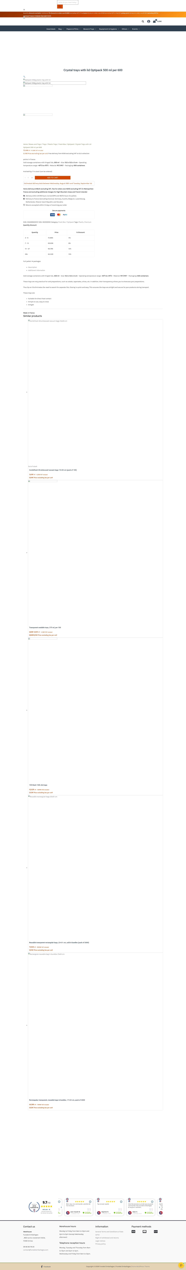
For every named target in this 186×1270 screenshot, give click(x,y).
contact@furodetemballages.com (35, 1250)
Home (25, 144)
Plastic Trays (52, 144)
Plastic (81, 222)
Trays (44, 144)
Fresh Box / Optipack (66, 144)
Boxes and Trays (35, 144)
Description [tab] (32, 267)
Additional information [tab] (36, 270)
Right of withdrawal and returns (107, 1238)
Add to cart (52, 178)
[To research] (60, 7)
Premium (87, 222)
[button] (143, 21)
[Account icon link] (148, 21)
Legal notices (100, 1241)
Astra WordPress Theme (141, 1266)
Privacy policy (100, 1244)
